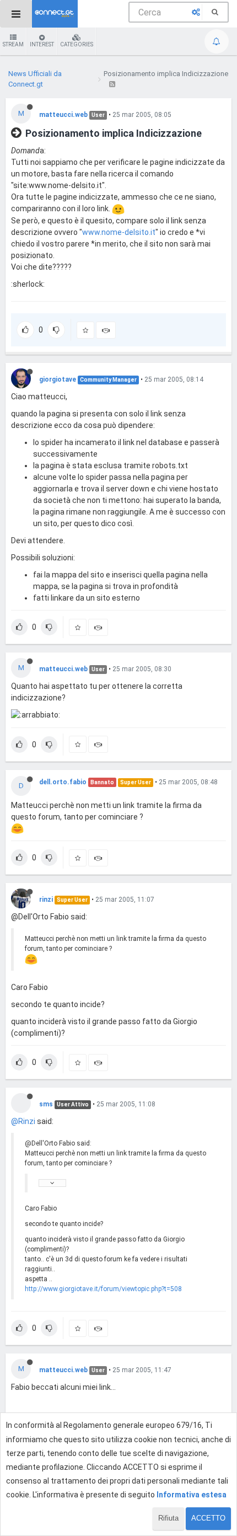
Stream (13, 44)
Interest (42, 44)
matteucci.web (63, 115)
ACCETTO (208, 1518)
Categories (76, 44)
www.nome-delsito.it (118, 232)
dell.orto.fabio (63, 782)
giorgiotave (57, 379)
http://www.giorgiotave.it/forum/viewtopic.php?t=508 (103, 1289)
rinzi (46, 899)
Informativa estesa (192, 1494)
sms (46, 1104)
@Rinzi (23, 1121)
